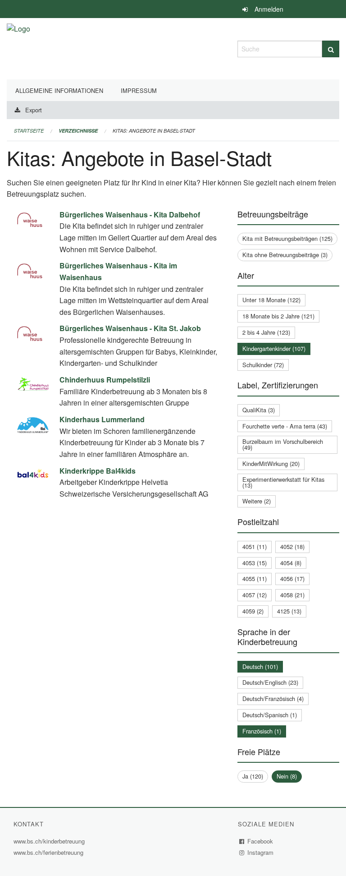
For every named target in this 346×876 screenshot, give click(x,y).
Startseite (29, 130)
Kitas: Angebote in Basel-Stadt (154, 130)
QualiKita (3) (258, 410)
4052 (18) (292, 546)
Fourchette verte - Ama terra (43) (284, 426)
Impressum (139, 90)
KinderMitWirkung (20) (271, 463)
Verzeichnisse (78, 130)
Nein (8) (287, 776)
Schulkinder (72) (263, 364)
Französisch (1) (261, 731)
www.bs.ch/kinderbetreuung (50, 841)
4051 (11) (254, 546)
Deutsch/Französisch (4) (273, 698)
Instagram (261, 852)
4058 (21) (292, 594)
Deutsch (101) (260, 666)
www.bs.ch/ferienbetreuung (48, 852)
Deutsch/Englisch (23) (270, 682)
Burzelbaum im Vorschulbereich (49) (282, 444)
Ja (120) (252, 776)
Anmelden (269, 9)
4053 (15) (254, 562)
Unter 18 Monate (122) (271, 299)
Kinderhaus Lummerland (102, 419)
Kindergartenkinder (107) (273, 348)
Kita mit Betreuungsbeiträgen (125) (287, 238)
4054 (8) (290, 562)
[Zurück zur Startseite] (18, 47)
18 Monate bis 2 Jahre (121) (278, 316)
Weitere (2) (256, 501)
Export (33, 110)
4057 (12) (254, 594)
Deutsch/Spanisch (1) (269, 714)
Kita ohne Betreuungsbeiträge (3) (285, 254)
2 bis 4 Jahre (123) (266, 332)
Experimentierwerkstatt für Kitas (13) (283, 482)
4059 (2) (253, 611)
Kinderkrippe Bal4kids (97, 471)
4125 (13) (289, 611)
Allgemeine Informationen (59, 90)
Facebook (260, 841)
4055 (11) (254, 578)
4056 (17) (292, 578)
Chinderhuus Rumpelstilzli (104, 379)
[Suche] (330, 49)
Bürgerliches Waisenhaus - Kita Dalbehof (129, 214)
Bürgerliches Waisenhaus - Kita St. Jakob (130, 328)
